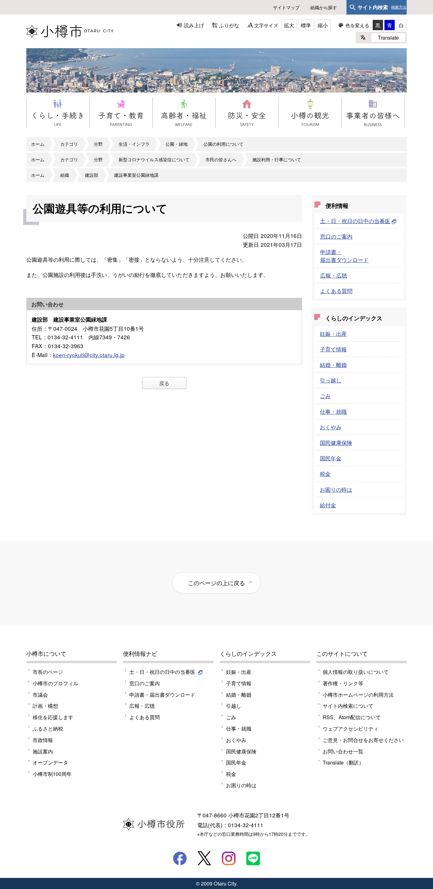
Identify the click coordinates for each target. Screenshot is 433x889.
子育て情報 (333, 349)
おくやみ (330, 427)
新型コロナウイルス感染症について (154, 159)
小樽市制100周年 (52, 773)
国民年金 (330, 458)
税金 (325, 473)
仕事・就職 (333, 411)
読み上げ (194, 25)
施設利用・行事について (276, 159)
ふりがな (229, 25)
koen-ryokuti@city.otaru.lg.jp (89, 355)
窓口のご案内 (336, 236)
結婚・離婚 (333, 364)
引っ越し (330, 380)
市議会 (40, 694)
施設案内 (43, 751)
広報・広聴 (333, 275)
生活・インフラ (134, 144)
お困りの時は (336, 489)
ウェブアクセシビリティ (350, 728)
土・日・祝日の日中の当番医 (355, 221)
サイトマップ (286, 7)
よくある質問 (336, 291)
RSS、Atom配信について (352, 717)
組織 (64, 175)
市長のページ (48, 671)
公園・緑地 (176, 144)
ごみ (325, 396)
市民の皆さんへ (220, 159)
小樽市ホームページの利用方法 (358, 694)
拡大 (289, 25)
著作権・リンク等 (343, 683)
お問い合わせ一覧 (343, 751)
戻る (164, 383)
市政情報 (43, 740)
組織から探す (323, 7)
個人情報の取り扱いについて (356, 671)
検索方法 (398, 7)
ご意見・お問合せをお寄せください (363, 740)
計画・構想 (45, 705)
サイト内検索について (348, 705)
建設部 (91, 175)
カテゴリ (69, 144)
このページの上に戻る (216, 583)
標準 (306, 25)
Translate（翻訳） (343, 762)
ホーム (37, 144)
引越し (233, 705)
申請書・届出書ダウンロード (344, 255)
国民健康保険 (336, 442)
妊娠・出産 (333, 333)
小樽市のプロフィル (55, 683)
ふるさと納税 (48, 728)
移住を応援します (53, 717)
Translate (388, 37)
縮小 (323, 25)
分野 (98, 144)
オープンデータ (50, 762)
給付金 (328, 505)
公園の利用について (223, 144)
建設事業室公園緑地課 (136, 175)
